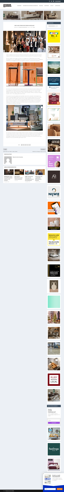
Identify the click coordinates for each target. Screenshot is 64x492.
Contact (52, 5)
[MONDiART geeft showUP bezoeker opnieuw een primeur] (9, 172)
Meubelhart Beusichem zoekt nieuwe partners (19, 178)
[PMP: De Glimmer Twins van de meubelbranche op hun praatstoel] (29, 172)
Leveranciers (57, 5)
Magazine (41, 5)
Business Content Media (10, 490)
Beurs (34, 27)
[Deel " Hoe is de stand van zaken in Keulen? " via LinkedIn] (26, 145)
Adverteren (46, 5)
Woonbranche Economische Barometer (30, 5)
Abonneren (19, 5)
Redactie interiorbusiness (23, 27)
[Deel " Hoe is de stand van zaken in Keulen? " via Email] (28, 145)
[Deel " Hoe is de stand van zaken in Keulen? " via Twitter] (24, 145)
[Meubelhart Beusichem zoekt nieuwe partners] (19, 172)
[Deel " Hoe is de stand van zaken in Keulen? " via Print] (30, 145)
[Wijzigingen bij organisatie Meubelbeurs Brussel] (40, 172)
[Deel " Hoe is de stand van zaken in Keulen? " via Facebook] (22, 145)
